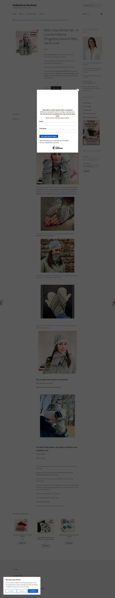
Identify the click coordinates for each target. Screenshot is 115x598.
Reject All (22, 591)
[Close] (77, 90)
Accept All (32, 591)
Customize (11, 591)
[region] (21, 586)
